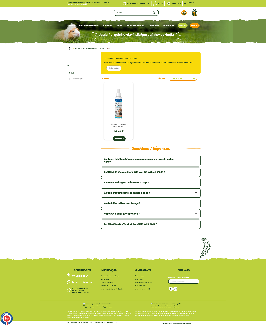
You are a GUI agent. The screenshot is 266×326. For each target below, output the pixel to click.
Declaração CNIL (112, 322)
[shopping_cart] (194, 12)
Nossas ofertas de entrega (110, 276)
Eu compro (119, 138)
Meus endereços (140, 285)
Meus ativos (139, 279)
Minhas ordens (139, 276)
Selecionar (178, 78)
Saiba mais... (113, 68)
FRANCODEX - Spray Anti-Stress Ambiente (118, 125)
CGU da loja (93, 322)
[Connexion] (184, 13)
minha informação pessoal (143, 282)
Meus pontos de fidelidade (143, 289)
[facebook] (171, 289)
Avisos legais (102, 322)
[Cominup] (195, 323)
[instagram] (175, 289)
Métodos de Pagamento (108, 285)
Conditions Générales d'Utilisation (112, 289)
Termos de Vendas (107, 282)
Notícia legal (105, 279)
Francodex (77, 79)
